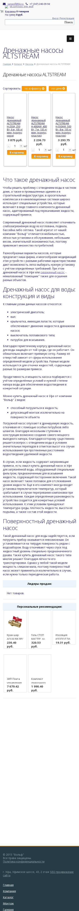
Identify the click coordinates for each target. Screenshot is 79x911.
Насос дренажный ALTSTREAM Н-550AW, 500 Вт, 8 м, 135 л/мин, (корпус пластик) (63, 126)
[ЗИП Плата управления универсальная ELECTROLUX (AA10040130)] (15, 666)
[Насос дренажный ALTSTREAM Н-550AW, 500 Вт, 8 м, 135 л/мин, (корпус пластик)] (64, 104)
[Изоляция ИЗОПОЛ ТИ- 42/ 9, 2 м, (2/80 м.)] (64, 622)
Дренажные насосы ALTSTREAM (34, 74)
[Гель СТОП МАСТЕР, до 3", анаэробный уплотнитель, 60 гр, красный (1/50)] (39, 622)
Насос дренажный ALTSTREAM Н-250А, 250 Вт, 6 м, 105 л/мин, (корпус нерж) (15, 126)
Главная (7, 64)
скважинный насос (52, 272)
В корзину (17, 152)
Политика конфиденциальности (23, 861)
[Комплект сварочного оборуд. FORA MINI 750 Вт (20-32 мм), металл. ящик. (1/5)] (39, 666)
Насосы (29, 64)
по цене (57, 88)
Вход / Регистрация (63, 18)
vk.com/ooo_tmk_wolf (21, 6)
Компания (9, 891)
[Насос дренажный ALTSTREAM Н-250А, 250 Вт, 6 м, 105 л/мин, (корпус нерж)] (15, 104)
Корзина (10, 11)
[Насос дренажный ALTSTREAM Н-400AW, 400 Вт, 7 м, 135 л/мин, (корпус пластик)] (39, 104)
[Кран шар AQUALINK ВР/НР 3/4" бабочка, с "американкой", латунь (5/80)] (15, 622)
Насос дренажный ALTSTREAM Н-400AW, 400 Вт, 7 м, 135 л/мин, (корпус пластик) (39, 126)
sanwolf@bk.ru (15, 4)
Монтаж (8, 903)
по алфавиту (33, 88)
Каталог (18, 64)
